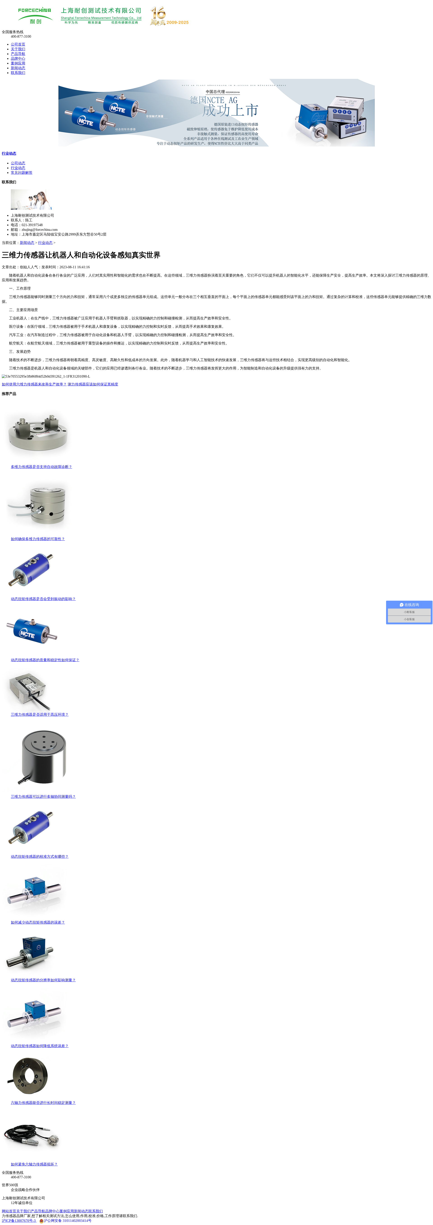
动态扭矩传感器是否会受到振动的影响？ (43, 599)
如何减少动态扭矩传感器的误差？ (38, 922)
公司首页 (18, 44)
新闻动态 (18, 68)
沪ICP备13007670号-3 (19, 1221)
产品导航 (18, 54)
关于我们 (18, 49)
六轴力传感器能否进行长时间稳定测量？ (43, 1103)
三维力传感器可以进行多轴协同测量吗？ (43, 796)
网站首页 (9, 1211)
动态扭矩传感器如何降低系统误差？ (40, 1046)
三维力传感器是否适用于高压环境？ (40, 714)
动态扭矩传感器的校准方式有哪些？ (40, 856)
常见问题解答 (21, 172)
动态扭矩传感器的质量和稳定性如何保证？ (45, 660)
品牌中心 (18, 58)
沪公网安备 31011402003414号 (68, 1221)
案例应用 (18, 63)
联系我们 (18, 73)
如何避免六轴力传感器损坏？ (34, 1164)
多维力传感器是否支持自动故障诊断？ (41, 467)
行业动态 (9, 153)
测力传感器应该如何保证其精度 (93, 384)
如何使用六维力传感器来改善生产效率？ (34, 384)
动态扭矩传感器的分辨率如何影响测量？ (43, 980)
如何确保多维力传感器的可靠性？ (38, 539)
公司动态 (18, 163)
